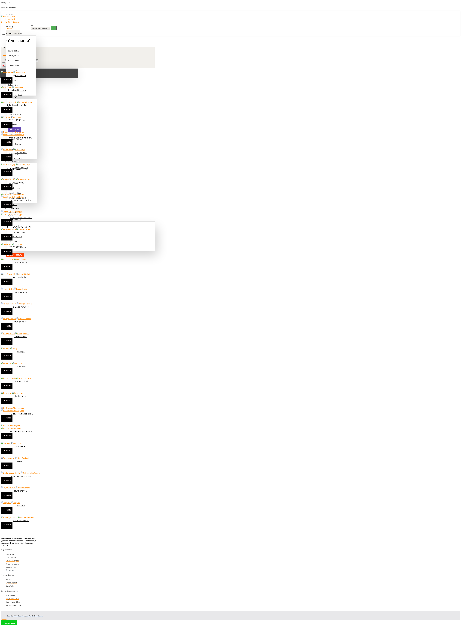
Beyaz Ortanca (20, 491)
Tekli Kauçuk (21, 153)
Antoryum (20, 120)
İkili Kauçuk (20, 396)
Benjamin (21, 506)
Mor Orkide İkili (20, 277)
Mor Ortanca (21, 262)
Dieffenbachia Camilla (21, 476)
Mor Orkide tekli (20, 105)
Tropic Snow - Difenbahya (21, 138)
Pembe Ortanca (21, 232)
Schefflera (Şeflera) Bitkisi (20, 200)
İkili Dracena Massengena (21, 414)
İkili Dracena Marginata (21, 431)
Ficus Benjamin (20, 461)
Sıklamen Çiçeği (21, 168)
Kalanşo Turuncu (21, 307)
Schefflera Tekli (20, 182)
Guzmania (20, 446)
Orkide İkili (20, 247)
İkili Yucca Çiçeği (21, 381)
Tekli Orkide (20, 76)
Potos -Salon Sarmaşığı (21, 218)
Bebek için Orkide (21, 521)
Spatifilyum (20, 91)
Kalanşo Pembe (20, 322)
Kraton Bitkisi (20, 292)
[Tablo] (3, 63)
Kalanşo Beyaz (20, 337)
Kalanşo (20, 352)
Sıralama (5, 67)
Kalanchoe (21, 366)
